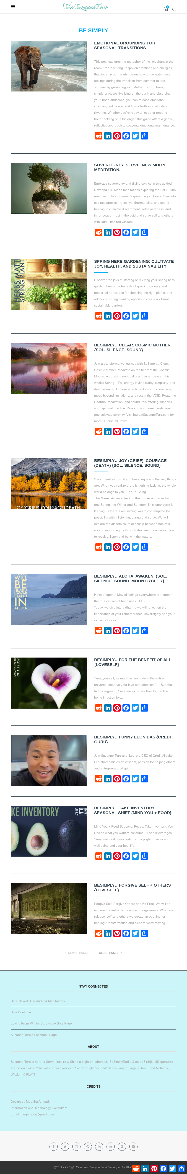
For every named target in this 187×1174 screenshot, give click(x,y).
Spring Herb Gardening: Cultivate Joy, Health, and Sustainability (134, 263)
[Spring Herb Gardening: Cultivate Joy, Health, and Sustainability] (49, 284)
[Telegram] (133, 1146)
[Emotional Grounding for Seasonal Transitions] (49, 66)
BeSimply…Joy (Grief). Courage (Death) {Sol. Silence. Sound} (130, 463)
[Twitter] (65, 1146)
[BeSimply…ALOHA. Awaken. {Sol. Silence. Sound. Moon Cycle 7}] (49, 599)
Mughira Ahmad (37, 1101)
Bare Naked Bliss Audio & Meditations (38, 1001)
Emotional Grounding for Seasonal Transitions (124, 45)
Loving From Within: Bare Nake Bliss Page (41, 1023)
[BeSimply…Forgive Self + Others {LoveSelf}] (49, 908)
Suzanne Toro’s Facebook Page (34, 1035)
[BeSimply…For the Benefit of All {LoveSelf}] (49, 683)
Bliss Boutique (21, 1012)
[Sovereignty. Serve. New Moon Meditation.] (49, 188)
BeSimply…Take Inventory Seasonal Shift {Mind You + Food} (132, 810)
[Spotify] (122, 1146)
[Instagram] (77, 1146)
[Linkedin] (99, 1146)
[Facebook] (54, 1146)
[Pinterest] (88, 1146)
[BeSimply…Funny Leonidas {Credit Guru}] (49, 760)
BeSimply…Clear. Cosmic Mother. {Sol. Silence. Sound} (133, 347)
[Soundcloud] (111, 1146)
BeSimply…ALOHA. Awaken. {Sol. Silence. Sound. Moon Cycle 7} (130, 578)
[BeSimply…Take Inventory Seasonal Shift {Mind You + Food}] (49, 831)
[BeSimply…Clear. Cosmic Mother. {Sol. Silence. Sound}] (49, 368)
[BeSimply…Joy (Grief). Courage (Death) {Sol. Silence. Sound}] (49, 483)
